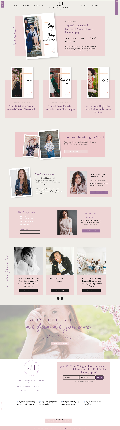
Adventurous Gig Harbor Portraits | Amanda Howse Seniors (98, 109)
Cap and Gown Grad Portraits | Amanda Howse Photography (79, 29)
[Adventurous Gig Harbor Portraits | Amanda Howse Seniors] (98, 82)
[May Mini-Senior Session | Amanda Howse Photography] (22, 82)
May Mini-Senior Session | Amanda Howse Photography (22, 108)
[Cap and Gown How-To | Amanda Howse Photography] (60, 82)
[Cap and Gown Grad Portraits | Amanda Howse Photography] (40, 36)
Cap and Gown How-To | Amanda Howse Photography (60, 108)
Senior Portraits (22, 102)
